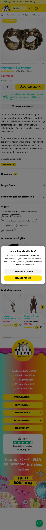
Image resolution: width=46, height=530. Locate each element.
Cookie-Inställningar (23, 271)
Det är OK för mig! (23, 278)
